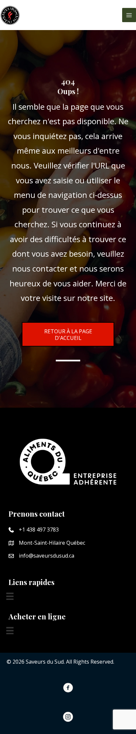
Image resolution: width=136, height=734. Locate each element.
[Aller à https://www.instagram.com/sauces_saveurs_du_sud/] (68, 718)
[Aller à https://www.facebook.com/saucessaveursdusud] (68, 689)
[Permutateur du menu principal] (129, 15)
